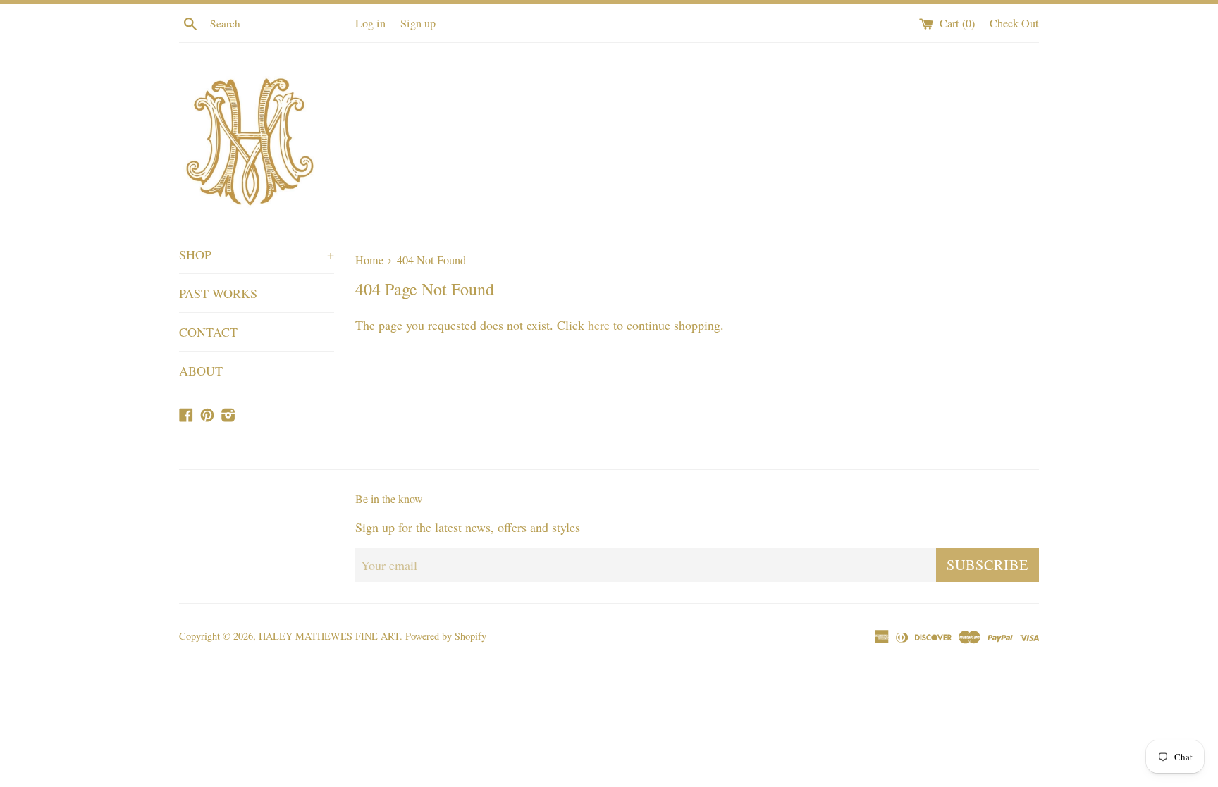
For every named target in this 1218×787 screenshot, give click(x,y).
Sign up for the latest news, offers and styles (467, 527)
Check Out (1014, 23)
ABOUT (201, 370)
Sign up (418, 23)
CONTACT (208, 331)
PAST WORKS (218, 293)
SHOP (256, 254)
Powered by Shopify (445, 636)
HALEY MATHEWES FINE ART (329, 636)
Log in (370, 23)
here (599, 324)
